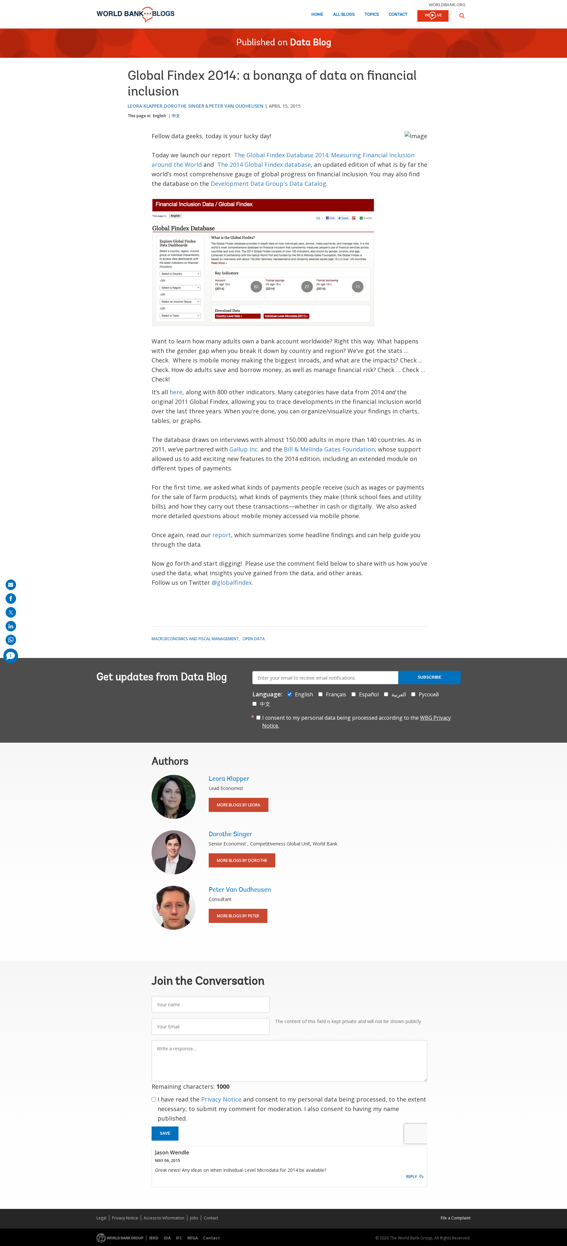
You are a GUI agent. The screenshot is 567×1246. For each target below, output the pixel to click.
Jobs (194, 1218)
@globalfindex (232, 582)
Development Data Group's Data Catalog (268, 183)
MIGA (192, 1238)
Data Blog (310, 43)
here (176, 392)
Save (165, 1133)
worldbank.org (447, 5)
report (221, 535)
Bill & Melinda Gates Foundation (329, 449)
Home (317, 14)
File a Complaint (456, 1218)
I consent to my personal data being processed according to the (356, 721)
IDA (167, 1238)
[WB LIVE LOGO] (433, 16)
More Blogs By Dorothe (242, 860)
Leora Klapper (145, 105)
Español (369, 694)
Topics (372, 14)
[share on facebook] (11, 598)
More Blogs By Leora (238, 805)
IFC (179, 1238)
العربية (398, 694)
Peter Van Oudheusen (236, 105)
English (159, 116)
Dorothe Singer (184, 105)
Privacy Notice (221, 1099)
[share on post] (11, 612)
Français (336, 694)
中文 (176, 116)
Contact (398, 14)
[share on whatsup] (11, 640)
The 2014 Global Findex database (264, 164)
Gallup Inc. (244, 449)
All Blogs (344, 14)
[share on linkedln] (11, 626)
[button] (462, 15)
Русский (429, 694)
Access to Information (164, 1218)
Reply (411, 1176)
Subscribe (429, 677)
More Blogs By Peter (238, 916)
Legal (101, 1218)
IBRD (153, 1238)
